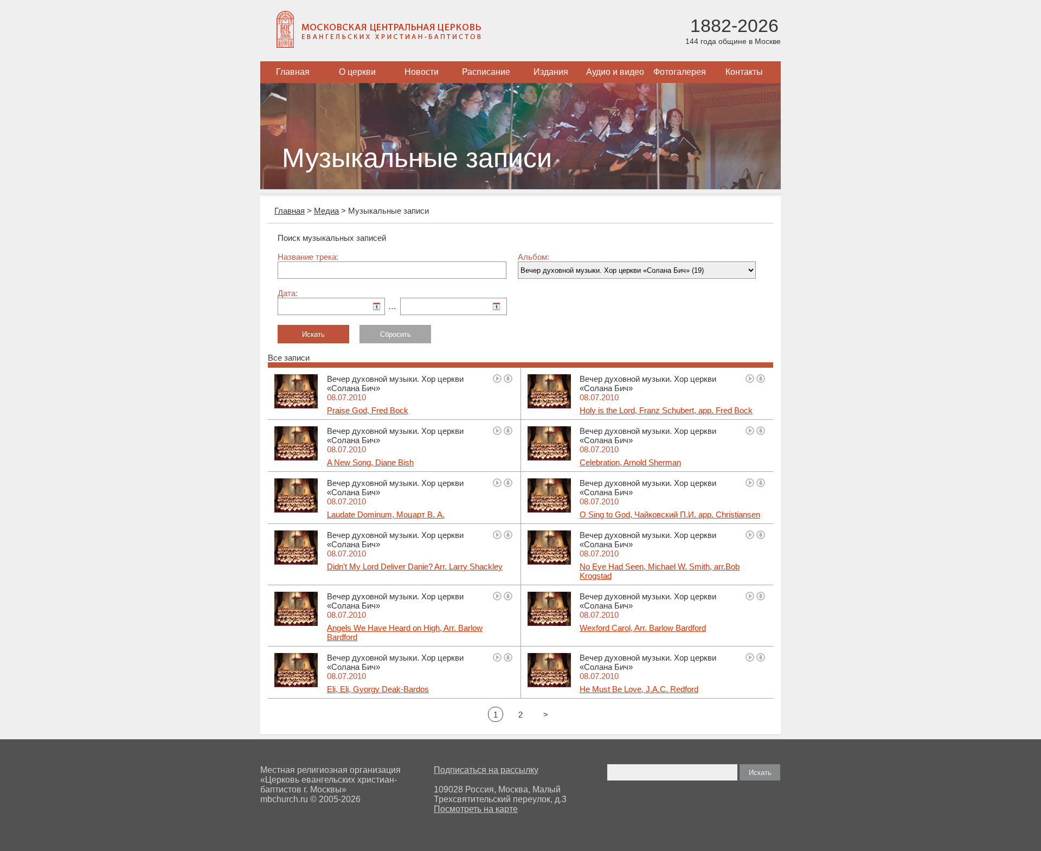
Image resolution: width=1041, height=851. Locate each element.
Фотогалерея (679, 71)
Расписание (486, 71)
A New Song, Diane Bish (370, 462)
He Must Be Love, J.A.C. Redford (639, 689)
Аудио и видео (615, 71)
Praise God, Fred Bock (367, 410)
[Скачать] (508, 378)
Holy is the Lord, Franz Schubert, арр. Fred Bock (666, 410)
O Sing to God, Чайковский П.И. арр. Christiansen (670, 514)
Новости (421, 71)
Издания (551, 71)
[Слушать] (497, 378)
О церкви (357, 71)
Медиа (326, 210)
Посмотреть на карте (476, 809)
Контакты (744, 71)
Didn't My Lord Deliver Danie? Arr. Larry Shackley (415, 566)
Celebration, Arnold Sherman (630, 462)
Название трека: (308, 256)
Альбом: (533, 256)
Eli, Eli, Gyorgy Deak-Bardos (378, 689)
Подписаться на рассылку (486, 770)
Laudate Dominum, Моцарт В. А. (386, 514)
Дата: (288, 293)
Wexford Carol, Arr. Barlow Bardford (643, 627)
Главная (293, 71)
